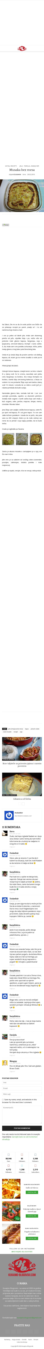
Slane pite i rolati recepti (32, 1184)
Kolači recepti (31, 1206)
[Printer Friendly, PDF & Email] (5, 226)
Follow (22, 1153)
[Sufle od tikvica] (11, 1189)
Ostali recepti (11, 166)
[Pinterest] (25, 1332)
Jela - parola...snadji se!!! (29, 166)
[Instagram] (19, 1331)
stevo (12, 832)
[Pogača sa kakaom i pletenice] (11, 1234)
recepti (16, 732)
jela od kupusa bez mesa (15, 729)
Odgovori (12, 847)
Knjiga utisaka (16, 1339)
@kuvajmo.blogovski (22, 1251)
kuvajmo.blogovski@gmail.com (29, 1318)
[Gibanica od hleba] (22, 784)
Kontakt (24, 1339)
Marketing (7, 1339)
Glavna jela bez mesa (8, 759)
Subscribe (35, 1164)
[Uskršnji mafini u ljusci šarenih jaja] (11, 1211)
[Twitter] (31, 1332)
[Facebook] (7, 1332)
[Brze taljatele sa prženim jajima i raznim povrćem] (22, 749)
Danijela (13, 1035)
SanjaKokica (15, 872)
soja (21, 732)
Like (8, 1153)
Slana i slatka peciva (31, 1228)
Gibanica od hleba (22, 799)
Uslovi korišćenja (22, 1342)
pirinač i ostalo (35, 729)
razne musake (7, 732)
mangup (13, 1061)
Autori (30, 1339)
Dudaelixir (17, 174)
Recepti (36, 1339)
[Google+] (13, 1332)
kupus (27, 729)
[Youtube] (36, 1332)
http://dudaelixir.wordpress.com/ (23, 816)
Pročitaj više (32, 1192)
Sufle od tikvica (32, 1188)
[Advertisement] (22, 23)
